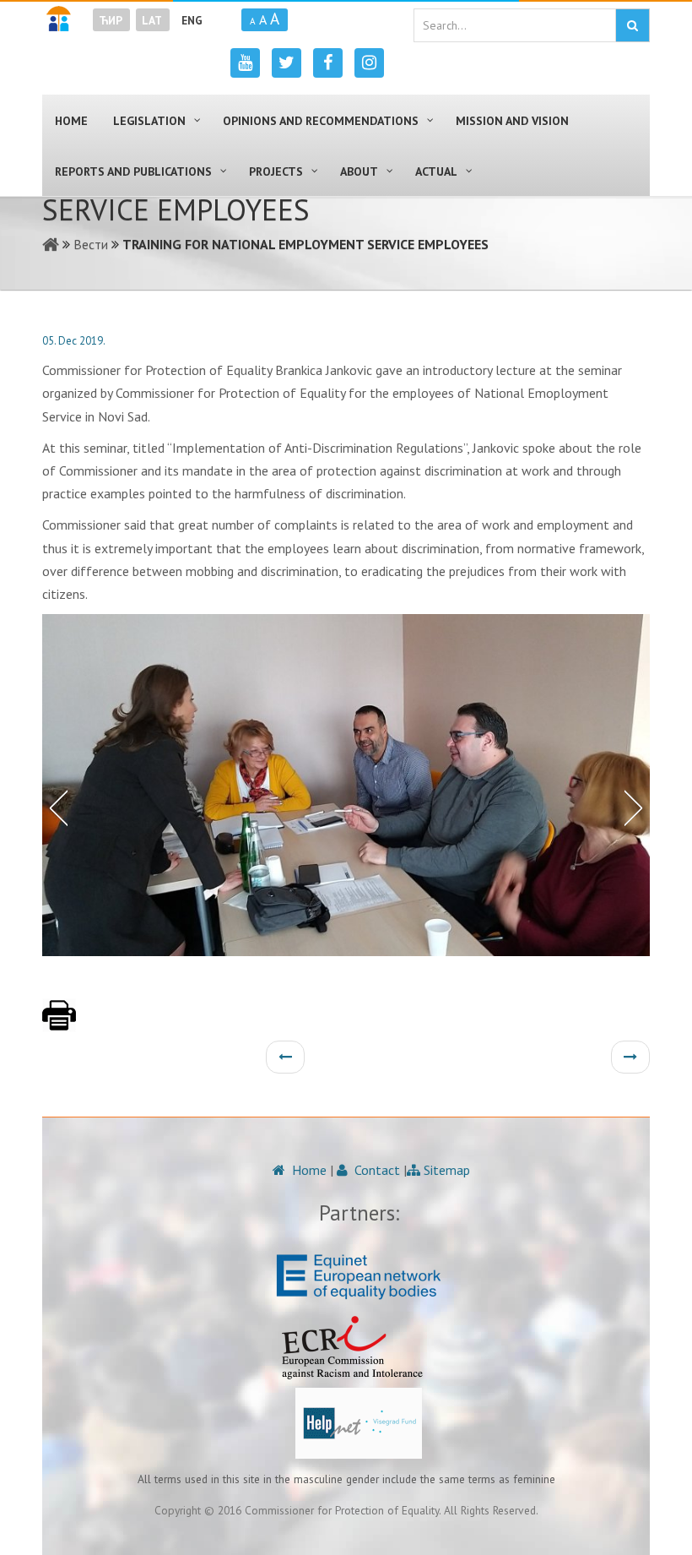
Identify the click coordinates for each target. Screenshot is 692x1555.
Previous (55, 807)
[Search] (632, 25)
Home (308, 1169)
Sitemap (445, 1169)
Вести (90, 244)
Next (637, 807)
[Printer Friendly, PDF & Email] (59, 1023)
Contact (375, 1169)
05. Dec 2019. (73, 341)
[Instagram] (369, 63)
